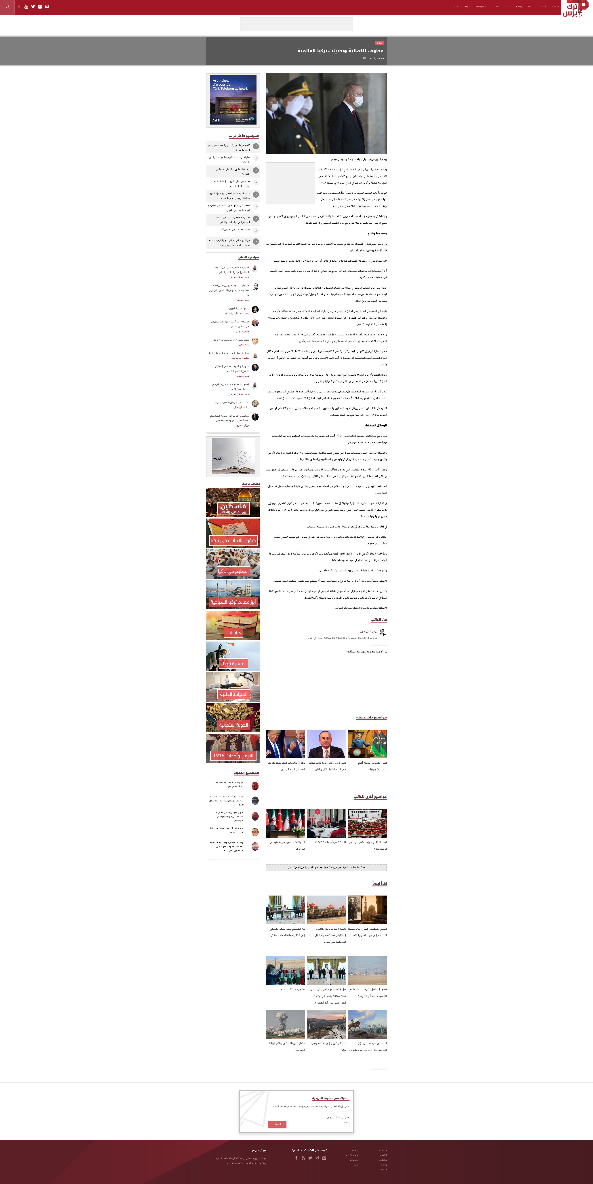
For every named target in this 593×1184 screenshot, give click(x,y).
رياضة (519, 6)
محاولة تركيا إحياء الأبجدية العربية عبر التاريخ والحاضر (229, 159)
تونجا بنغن (244, 344)
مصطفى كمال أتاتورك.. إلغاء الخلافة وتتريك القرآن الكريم (232, 183)
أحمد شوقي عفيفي (239, 276)
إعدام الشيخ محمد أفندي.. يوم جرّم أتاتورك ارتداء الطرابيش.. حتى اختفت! (229, 195)
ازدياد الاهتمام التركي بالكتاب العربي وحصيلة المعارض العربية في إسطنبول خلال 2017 (226, 846)
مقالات (495, 6)
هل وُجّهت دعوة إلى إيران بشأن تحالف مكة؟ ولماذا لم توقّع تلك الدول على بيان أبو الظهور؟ (328, 996)
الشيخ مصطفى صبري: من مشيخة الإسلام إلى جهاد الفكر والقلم (232, 220)
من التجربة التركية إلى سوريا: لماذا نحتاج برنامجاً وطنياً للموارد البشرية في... (229, 418)
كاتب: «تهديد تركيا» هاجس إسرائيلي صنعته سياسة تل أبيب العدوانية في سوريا (327, 935)
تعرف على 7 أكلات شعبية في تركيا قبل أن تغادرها (227, 830)
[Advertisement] (290, 182)
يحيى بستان (243, 299)
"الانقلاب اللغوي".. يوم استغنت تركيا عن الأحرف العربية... (229, 147)
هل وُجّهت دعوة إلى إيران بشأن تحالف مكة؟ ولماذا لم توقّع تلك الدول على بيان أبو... (229, 290)
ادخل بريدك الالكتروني (338, 1117)
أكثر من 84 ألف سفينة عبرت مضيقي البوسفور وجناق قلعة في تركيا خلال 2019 (226, 800)
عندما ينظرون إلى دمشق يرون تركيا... (230, 339)
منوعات (467, 6)
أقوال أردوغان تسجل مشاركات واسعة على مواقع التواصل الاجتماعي (229, 816)
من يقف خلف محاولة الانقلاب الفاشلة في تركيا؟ (229, 784)
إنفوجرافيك (481, 6)
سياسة (555, 6)
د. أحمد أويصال (241, 407)
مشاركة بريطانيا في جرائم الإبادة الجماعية (229, 352)
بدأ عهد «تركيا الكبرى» (293, 989)
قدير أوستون (242, 375)
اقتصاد (543, 6)
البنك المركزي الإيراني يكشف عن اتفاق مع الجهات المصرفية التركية (229, 207)
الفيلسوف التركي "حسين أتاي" (234, 229)
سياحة (507, 6)
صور (455, 6)
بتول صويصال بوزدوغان (237, 313)
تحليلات (530, 6)
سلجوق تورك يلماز (240, 357)
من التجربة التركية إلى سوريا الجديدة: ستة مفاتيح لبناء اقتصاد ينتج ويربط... (229, 242)
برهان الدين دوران (368, 631)
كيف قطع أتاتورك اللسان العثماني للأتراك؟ (233, 171)
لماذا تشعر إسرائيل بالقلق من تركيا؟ (231, 402)
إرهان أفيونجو (242, 331)
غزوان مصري (242, 425)
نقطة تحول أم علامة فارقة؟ (330, 842)
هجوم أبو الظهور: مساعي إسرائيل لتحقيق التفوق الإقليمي (232, 368)
